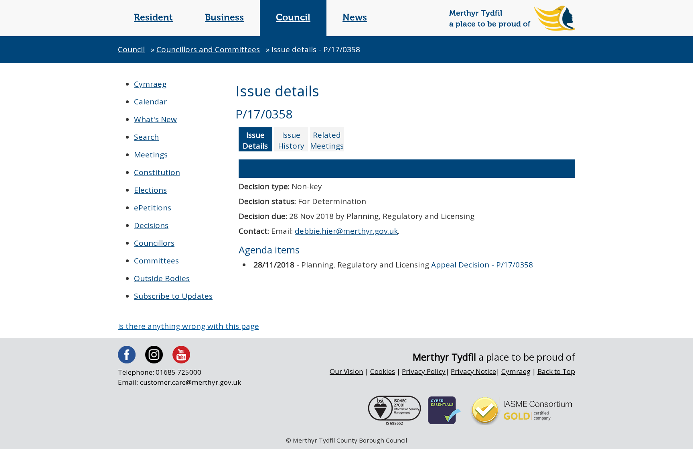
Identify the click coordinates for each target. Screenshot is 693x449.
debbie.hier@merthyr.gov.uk (346, 231)
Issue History (291, 140)
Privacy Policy (424, 371)
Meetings (151, 154)
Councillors (154, 243)
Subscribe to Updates (173, 296)
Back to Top (556, 371)
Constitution (157, 172)
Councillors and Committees (208, 49)
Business (224, 17)
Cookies (382, 371)
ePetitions (152, 207)
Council (293, 17)
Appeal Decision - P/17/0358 (482, 264)
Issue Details (255, 140)
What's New (155, 119)
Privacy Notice (473, 371)
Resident (153, 17)
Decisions (151, 225)
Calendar (150, 101)
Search (146, 137)
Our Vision (346, 371)
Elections (150, 190)
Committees (156, 260)
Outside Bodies (162, 278)
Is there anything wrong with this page (188, 326)
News (354, 17)
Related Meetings (327, 140)
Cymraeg (150, 84)
